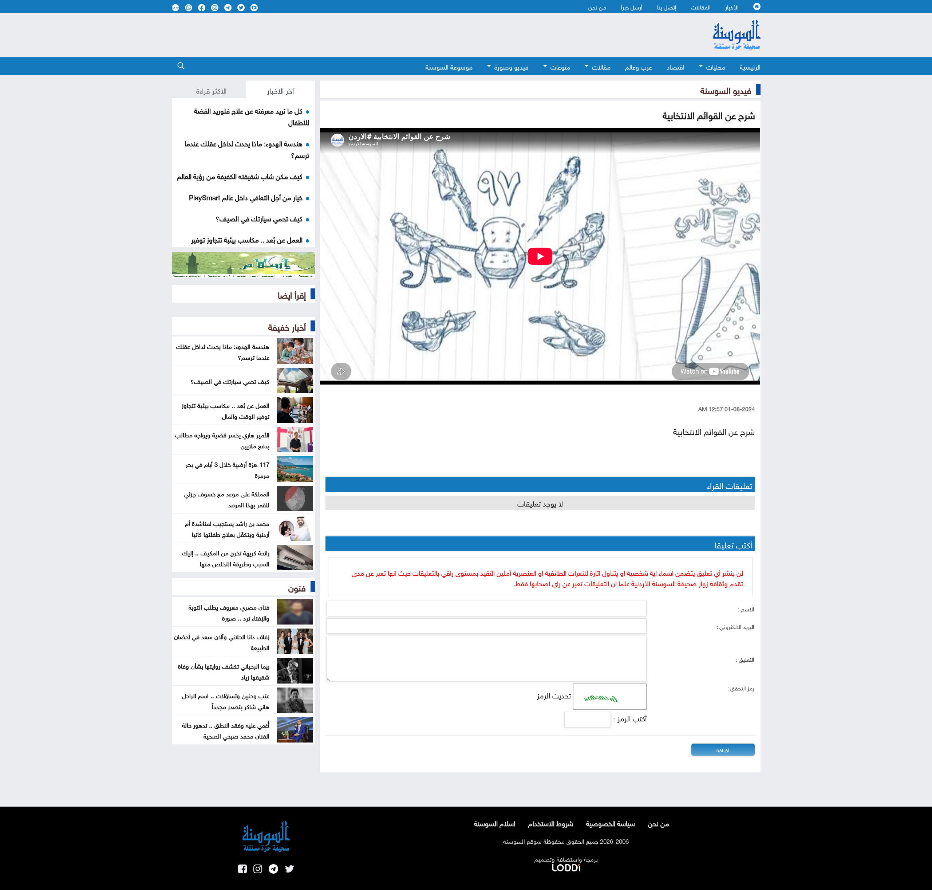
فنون (297, 586)
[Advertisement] (407, 35)
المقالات (701, 6)
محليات (715, 66)
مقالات (601, 66)
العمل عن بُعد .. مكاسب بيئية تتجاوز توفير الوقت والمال (225, 410)
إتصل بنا (666, 6)
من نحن (597, 6)
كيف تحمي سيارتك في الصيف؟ (259, 218)
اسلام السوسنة (494, 822)
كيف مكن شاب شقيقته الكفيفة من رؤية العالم (240, 175)
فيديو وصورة (511, 66)
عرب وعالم (638, 66)
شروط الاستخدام (550, 822)
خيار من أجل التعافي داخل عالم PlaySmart (246, 196)
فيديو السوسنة (725, 89)
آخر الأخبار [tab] (280, 89)
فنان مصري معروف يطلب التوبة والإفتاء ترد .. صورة (229, 612)
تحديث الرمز (554, 694)
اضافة (722, 749)
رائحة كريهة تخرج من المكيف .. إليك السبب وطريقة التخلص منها (225, 557)
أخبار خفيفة (287, 326)
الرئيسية (750, 66)
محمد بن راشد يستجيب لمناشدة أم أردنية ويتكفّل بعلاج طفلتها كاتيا (227, 528)
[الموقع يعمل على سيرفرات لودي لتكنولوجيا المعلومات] (566, 866)
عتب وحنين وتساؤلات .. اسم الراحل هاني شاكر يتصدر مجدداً (225, 700)
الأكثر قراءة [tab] (211, 89)
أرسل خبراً (632, 6)
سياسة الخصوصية (610, 822)
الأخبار (732, 6)
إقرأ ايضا (292, 294)
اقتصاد (675, 66)
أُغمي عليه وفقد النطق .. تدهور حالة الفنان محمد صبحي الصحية (225, 730)
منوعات (560, 66)
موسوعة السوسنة (449, 66)
